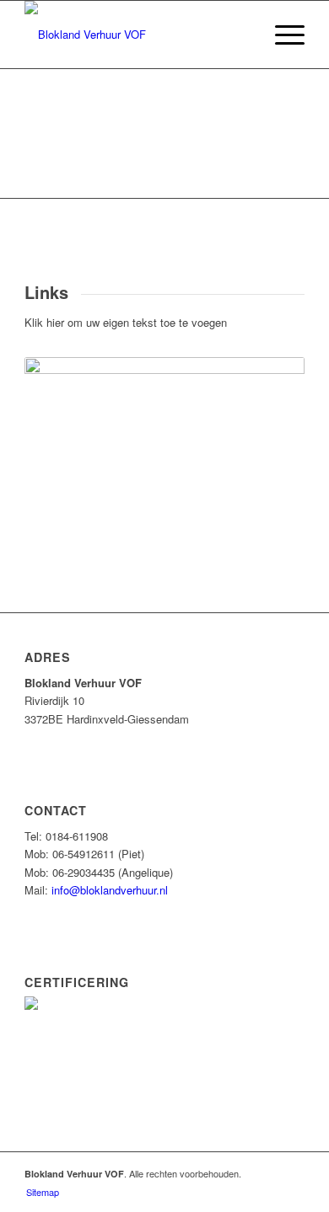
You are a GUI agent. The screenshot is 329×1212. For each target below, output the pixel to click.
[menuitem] (281, 34)
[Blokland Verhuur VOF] (136, 34)
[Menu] (281, 34)
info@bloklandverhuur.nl (109, 890)
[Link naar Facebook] (292, 1173)
